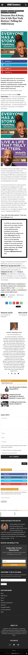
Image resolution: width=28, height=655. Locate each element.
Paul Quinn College (4, 12)
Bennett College (4, 10)
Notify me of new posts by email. (9, 453)
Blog (2, 593)
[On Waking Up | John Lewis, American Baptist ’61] (5, 404)
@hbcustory (23, 510)
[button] (26, 5)
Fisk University (11, 10)
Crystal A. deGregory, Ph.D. (14, 332)
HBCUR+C (3, 605)
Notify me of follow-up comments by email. (11, 450)
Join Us (2, 598)
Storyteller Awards (5, 607)
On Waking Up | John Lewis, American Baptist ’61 (17, 403)
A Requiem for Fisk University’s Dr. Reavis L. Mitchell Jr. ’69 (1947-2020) (17, 396)
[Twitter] (19, 374)
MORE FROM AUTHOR (7, 383)
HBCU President (20, 295)
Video (2, 612)
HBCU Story (3, 296)
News (2, 600)
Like (25, 474)
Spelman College (13, 12)
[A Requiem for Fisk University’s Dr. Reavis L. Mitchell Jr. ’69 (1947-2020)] (5, 396)
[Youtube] (18, 644)
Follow (24, 477)
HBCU (7, 295)
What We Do (4, 595)
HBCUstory (10, 296)
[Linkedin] (15, 374)
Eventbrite (18, 288)
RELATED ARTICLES (6, 381)
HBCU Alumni (12, 295)
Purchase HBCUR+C (6, 609)
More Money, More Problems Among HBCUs (18, 388)
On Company (23, 315)
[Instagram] (12, 374)
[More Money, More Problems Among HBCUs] (5, 389)
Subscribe (23, 483)
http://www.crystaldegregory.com (14, 334)
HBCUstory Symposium (19, 10)
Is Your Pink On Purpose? (5, 315)
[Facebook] (9, 374)
